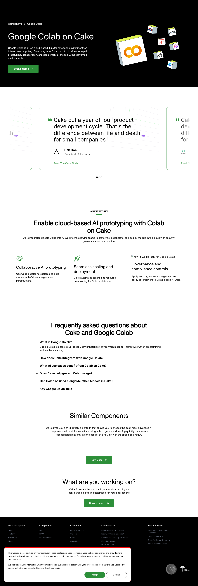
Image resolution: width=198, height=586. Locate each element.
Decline (116, 575)
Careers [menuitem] (73, 534)
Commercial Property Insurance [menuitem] (114, 537)
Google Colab (35, 23)
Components (15, 23)
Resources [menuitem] (12, 537)
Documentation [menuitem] (45, 537)
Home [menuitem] (10, 530)
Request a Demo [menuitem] (77, 530)
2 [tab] (99, 177)
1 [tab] (97, 177)
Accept (95, 575)
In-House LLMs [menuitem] (107, 545)
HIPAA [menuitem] (41, 534)
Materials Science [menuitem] (109, 541)
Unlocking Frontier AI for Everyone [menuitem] (158, 531)
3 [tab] (101, 177)
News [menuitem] (72, 537)
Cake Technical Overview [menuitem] (159, 540)
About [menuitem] (10, 541)
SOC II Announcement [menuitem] (157, 543)
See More (96, 459)
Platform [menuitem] (11, 534)
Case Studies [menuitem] (75, 541)
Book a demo (21, 68)
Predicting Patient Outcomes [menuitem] (113, 530)
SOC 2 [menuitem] (42, 530)
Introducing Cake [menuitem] (155, 536)
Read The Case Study (69, 163)
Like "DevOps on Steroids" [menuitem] (112, 534)
